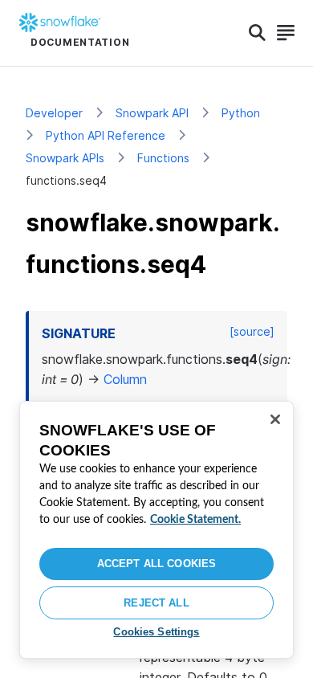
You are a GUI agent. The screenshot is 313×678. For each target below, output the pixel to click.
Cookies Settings (156, 632)
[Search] (257, 33)
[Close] (275, 419)
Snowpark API (152, 113)
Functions (163, 158)
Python (241, 113)
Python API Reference (105, 135)
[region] (156, 530)
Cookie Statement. (195, 519)
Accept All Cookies (156, 564)
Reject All (156, 603)
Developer (54, 113)
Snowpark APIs (65, 158)
